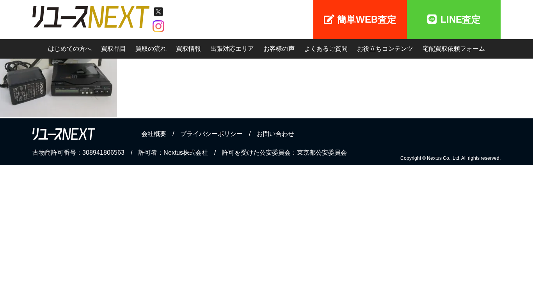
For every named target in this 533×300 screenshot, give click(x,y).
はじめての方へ (70, 48)
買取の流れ (151, 48)
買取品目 (113, 48)
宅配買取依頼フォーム (454, 48)
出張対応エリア (232, 48)
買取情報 (188, 48)
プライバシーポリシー (211, 133)
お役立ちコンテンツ (385, 48)
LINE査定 (461, 19)
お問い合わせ (275, 133)
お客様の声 (279, 48)
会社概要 (153, 133)
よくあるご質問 (326, 48)
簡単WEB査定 (366, 19)
